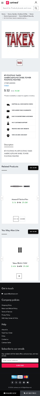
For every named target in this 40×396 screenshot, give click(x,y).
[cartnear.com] (12, 2)
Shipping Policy (7, 305)
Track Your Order (7, 333)
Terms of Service (7, 312)
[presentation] (2, 198)
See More (33, 168)
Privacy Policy (6, 315)
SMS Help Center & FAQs (10, 318)
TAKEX (6, 86)
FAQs (3, 336)
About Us (5, 330)
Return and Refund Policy (9, 308)
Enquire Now (10, 393)
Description (8, 144)
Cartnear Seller (6, 343)
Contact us (5, 339)
